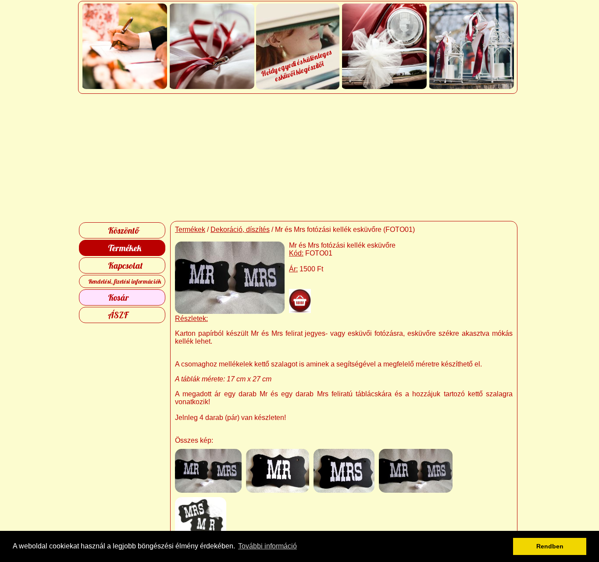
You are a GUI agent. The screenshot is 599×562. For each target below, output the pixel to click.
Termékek (124, 247)
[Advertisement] (299, 157)
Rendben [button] (549, 546)
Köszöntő (123, 230)
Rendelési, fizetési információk (124, 281)
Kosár (118, 297)
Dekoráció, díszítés (240, 229)
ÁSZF (118, 314)
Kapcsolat (125, 265)
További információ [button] (267, 546)
